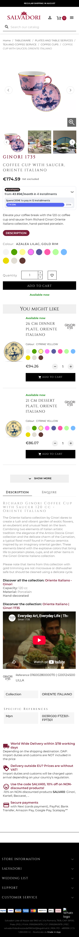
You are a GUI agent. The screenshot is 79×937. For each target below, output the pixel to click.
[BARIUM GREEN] (66, 351)
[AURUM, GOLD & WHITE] (28, 357)
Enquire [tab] (49, 492)
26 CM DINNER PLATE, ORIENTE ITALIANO (41, 329)
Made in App (54, 932)
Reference (22, 675)
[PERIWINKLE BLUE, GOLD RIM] (53, 351)
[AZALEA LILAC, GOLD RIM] (47, 351)
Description (16, 233)
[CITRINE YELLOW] (41, 351)
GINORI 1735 (19, 157)
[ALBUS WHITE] (28, 351)
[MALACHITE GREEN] (34, 351)
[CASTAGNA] (41, 357)
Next (70, 90)
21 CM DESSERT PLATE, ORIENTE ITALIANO (41, 406)
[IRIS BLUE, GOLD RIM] (73, 351)
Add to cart (39, 286)
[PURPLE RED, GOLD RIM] (60, 351)
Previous (8, 90)
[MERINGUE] (34, 357)
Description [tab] (17, 492)
